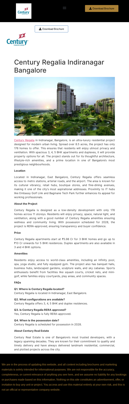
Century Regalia (24, 140)
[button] (64, 8)
